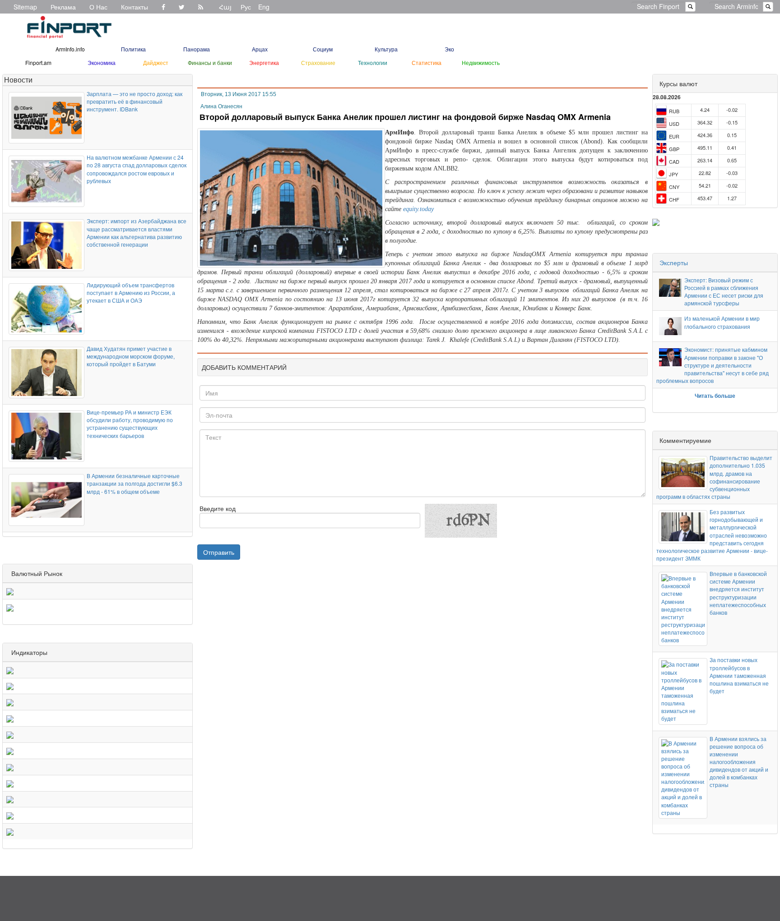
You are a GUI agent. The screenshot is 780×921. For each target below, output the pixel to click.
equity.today (418, 209)
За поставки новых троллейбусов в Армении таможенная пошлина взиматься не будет (739, 675)
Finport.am (38, 62)
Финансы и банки (210, 62)
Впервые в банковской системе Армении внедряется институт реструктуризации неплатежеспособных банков (738, 593)
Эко (449, 49)
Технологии (372, 62)
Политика (133, 49)
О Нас (98, 6)
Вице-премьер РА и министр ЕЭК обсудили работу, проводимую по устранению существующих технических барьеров (130, 423)
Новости (18, 79)
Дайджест (155, 62)
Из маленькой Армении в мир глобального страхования (722, 322)
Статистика (426, 62)
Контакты (134, 6)
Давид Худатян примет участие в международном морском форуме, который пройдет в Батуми (131, 356)
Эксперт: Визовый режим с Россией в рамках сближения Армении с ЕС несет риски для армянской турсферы (723, 291)
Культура (386, 49)
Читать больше (715, 395)
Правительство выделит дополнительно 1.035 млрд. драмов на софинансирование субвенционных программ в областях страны (714, 477)
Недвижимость (481, 62)
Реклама (63, 6)
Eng (263, 6)
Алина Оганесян (221, 106)
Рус (246, 6)
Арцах (260, 49)
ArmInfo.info (70, 49)
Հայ (225, 6)
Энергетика (264, 62)
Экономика (102, 62)
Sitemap (25, 6)
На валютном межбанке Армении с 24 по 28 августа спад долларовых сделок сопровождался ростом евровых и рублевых (136, 168)
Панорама (196, 49)
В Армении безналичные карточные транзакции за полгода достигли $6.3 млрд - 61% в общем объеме (134, 483)
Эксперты (673, 262)
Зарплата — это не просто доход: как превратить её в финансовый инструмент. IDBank (134, 101)
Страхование (318, 62)
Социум (323, 49)
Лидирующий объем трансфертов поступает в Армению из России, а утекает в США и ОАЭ (131, 292)
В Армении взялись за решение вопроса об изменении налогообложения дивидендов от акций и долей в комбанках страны (739, 762)
